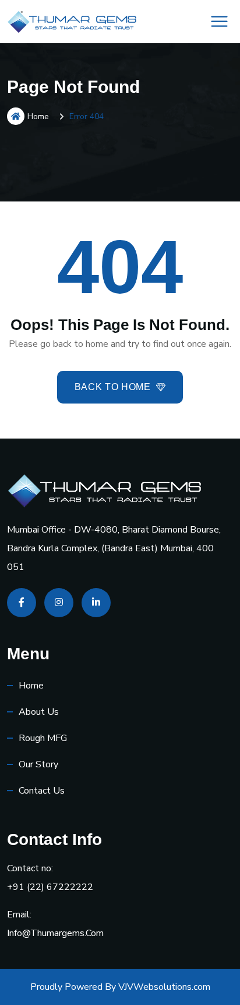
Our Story (38, 764)
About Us (39, 711)
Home (38, 116)
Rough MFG (43, 738)
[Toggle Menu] (219, 21)
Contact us (42, 790)
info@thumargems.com (55, 933)
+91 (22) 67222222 (50, 887)
